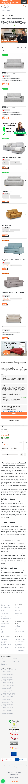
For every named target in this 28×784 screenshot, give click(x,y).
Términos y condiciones (14, 777)
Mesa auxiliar (3, 626)
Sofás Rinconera (4, 613)
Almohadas (17, 610)
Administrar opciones (14, 420)
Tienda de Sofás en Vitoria (6, 705)
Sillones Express (18, 644)
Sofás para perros (5, 632)
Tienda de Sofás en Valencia (7, 702)
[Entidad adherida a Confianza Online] (14, 725)
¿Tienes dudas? (4, 663)
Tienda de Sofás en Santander (7, 698)
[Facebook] (12, 781)
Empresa (15, 658)
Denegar (14, 417)
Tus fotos (3, 661)
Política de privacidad (14, 774)
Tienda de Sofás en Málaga (6, 690)
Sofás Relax (3, 615)
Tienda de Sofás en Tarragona (7, 701)
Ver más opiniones (5, 435)
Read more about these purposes (16, 411)
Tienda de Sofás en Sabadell (7, 696)
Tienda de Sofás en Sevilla (6, 699)
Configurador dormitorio (20, 615)
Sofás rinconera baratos (6, 649)
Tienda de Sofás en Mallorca (7, 713)
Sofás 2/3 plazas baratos (6, 642)
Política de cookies (14, 775)
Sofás (5, 10)
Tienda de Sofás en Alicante (7, 708)
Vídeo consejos (16, 661)
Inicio (2, 10)
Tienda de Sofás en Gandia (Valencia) (9, 683)
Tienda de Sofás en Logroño (7, 687)
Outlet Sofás (3, 638)
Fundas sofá (17, 626)
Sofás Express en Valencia (20, 652)
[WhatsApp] (10, 781)
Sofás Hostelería (4, 616)
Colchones (17, 607)
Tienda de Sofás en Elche (6, 673)
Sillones (2, 610)
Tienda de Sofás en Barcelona (7, 674)
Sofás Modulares (4, 608)
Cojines (16, 628)
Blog (14, 659)
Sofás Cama (3, 612)
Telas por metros (18, 625)
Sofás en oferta (4, 639)
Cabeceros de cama (19, 612)
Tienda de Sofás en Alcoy (6, 671)
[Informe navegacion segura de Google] (14, 721)
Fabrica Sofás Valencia (16, 772)
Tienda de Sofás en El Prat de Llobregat (9, 694)
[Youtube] (17, 781)
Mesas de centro (4, 625)
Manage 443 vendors (6, 411)
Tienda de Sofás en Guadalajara (7, 685)
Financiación (15, 663)
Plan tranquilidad (4, 664)
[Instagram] (15, 781)
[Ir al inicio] (6, 6)
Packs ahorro (18, 605)
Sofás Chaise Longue (5, 607)
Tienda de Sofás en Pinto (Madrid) (8, 693)
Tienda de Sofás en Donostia (7, 682)
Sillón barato (3, 645)
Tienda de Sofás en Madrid (6, 688)
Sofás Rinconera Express (20, 647)
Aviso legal (14, 779)
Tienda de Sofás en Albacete (7, 712)
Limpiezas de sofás (19, 632)
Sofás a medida (4, 659)
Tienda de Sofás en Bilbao (6, 676)
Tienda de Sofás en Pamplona (7, 691)
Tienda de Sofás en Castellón (7, 679)
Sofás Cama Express (19, 645)
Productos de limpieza (19, 631)
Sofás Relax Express (19, 649)
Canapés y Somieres (19, 608)
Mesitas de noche (18, 613)
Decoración (3, 629)
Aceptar (14, 413)
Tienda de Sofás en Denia (6, 680)
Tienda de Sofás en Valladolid (7, 704)
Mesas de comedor (5, 623)
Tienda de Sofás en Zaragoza (7, 707)
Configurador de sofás (6, 618)
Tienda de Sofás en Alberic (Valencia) (8, 669)
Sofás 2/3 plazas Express (20, 639)
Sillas (2, 628)
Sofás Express (18, 638)
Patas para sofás (18, 629)
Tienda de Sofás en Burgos (6, 677)
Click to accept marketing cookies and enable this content (14, 35)
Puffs (2, 631)
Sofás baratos (4, 641)
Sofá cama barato (5, 647)
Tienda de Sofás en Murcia (6, 710)
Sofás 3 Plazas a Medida (6, 605)
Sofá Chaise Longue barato (7, 644)
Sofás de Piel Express (19, 650)
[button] (25, 62)
